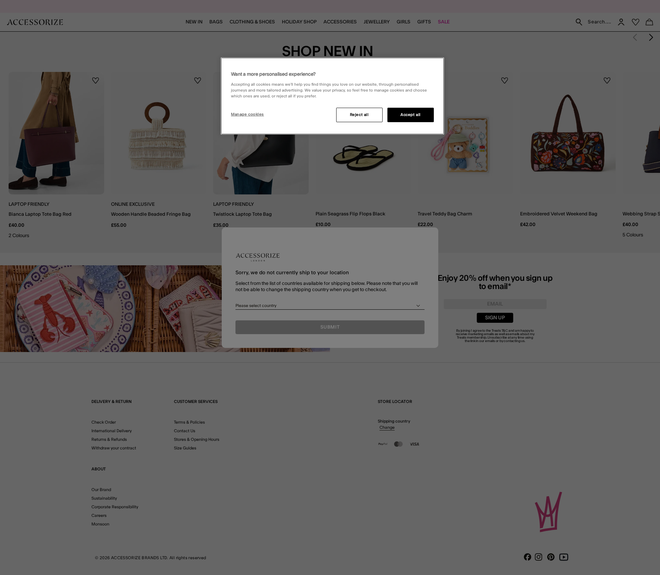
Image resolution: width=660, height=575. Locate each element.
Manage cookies (247, 114)
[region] (332, 96)
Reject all (359, 115)
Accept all (410, 115)
